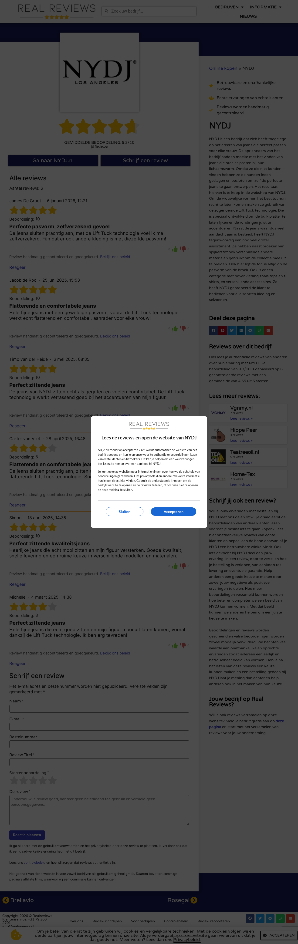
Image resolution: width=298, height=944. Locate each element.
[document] (149, 472)
